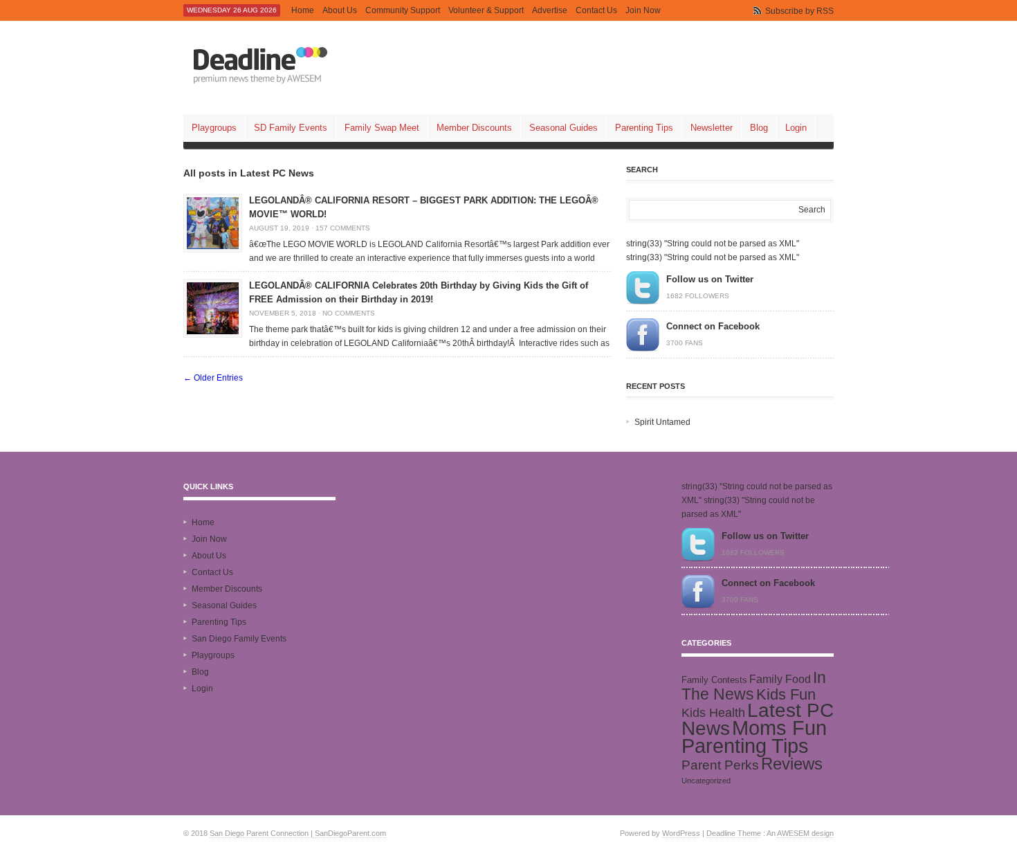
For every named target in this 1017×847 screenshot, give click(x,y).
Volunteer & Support (486, 10)
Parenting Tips (644, 127)
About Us (339, 10)
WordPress (681, 833)
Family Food (780, 679)
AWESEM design (805, 833)
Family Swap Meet (382, 127)
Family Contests (714, 680)
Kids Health (713, 713)
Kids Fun (786, 694)
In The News (753, 685)
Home (302, 10)
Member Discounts (474, 127)
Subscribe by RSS (799, 11)
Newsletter (711, 127)
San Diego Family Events (239, 639)
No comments (348, 313)
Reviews (792, 764)
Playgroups (214, 127)
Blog (759, 127)
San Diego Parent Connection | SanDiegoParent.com (298, 833)
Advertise (549, 10)
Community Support (402, 10)
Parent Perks (720, 765)
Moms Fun (779, 727)
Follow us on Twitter (709, 279)
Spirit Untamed (662, 422)
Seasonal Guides (563, 127)
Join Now (643, 10)
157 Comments (342, 228)
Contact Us (596, 10)
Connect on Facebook (713, 326)
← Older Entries (213, 378)
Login (796, 127)
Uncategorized (706, 780)
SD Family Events (290, 127)
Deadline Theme (733, 833)
